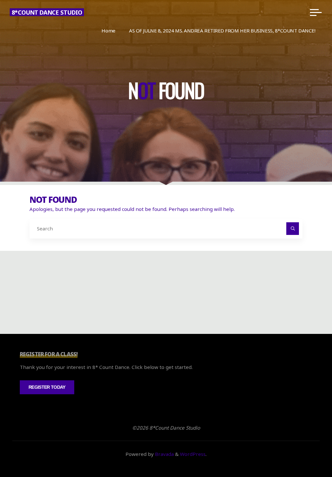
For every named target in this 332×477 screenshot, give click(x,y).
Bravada (164, 454)
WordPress (193, 454)
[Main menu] (316, 12)
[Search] (292, 228)
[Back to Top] (306, 451)
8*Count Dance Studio (47, 12)
